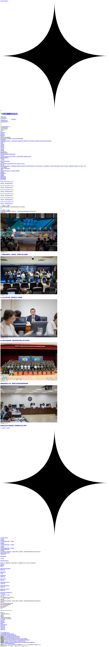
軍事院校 (12, 642)
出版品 (23, 641)
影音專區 (25, 638)
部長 (5, 636)
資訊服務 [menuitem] (2, 158)
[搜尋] (13, 119)
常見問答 (19, 639)
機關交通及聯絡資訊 (25, 639)
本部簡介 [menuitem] (2, 130)
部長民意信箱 (7, 639)
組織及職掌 (8, 636)
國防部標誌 (17, 636)
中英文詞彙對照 (19, 641)
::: (0, 180)
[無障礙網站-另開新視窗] (7, 643)
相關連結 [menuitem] (2, 172)
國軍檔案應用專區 (13, 639)
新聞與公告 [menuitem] (2, 142)
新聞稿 (6, 638)
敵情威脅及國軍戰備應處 (9, 637)
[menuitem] (54, 133)
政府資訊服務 (32, 642)
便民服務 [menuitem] (2, 150)
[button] (54, 128)
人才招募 (6, 641)
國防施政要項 (17, 637)
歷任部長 (13, 636)
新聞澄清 (14, 638)
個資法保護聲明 (3, 635)
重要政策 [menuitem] (2, 136)
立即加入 (2, 615)
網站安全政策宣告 (10, 633)
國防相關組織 (26, 642)
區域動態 (18, 638)
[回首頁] (54, 114)
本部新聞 (10, 638)
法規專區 (10, 641)
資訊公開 (14, 641)
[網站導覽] (3, 118)
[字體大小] (4, 121)
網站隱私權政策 (3, 633)
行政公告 (21, 638)
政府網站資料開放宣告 (11, 635)
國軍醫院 (15, 642)
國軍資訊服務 (20, 642)
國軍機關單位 (7, 642)
